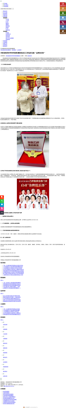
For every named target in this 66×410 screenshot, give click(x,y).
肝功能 (7, 32)
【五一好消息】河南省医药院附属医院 (12, 282)
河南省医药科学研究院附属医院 (13, 55)
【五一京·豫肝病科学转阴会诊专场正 (11, 309)
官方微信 (6, 4)
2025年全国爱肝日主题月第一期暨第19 (12, 313)
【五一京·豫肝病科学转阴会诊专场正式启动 (13, 265)
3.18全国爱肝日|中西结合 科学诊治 (11, 311)
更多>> (2, 280)
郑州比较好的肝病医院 (8, 394)
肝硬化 (7, 27)
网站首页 (5, 11)
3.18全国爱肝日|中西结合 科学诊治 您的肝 (12, 268)
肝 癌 (7, 28)
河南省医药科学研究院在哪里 (9, 399)
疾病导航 (5, 16)
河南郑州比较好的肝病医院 (9, 402)
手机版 (5, 3)
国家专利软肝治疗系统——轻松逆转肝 (12, 297)
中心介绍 (5, 12)
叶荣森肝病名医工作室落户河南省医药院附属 (13, 272)
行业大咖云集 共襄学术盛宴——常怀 (11, 286)
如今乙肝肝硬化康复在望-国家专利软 (11, 295)
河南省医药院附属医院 (6, 49)
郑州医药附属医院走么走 (8, 398)
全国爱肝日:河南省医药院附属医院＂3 (11, 288)
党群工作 (5, 43)
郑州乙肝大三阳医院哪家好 (9, 396)
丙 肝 (7, 21)
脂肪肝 (7, 23)
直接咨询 (30, 55)
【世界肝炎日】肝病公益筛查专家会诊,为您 (13, 274)
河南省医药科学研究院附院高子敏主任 (12, 284)
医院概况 (14, 49)
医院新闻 (5, 13)
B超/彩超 (8, 36)
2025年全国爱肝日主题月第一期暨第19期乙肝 (13, 269)
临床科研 (5, 40)
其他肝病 (8, 30)
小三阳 (7, 20)
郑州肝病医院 (6, 391)
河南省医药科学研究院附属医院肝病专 (12, 285)
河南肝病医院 (6, 392)
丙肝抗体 (8, 35)
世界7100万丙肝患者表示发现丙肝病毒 (12, 299)
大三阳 (7, 19)
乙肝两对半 (8, 34)
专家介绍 (5, 15)
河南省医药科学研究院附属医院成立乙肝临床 (13, 270)
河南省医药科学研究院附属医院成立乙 (12, 314)
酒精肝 (7, 24)
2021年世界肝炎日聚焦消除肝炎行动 (11, 298)
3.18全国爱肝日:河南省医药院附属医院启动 (13, 266)
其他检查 (8, 39)
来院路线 (6, 6)
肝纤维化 (8, 26)
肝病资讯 (5, 44)
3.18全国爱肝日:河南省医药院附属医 (11, 310)
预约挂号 (5, 46)
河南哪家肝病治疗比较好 (8, 400)
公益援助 (5, 42)
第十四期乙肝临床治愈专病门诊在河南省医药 (13, 273)
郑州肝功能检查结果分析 (8, 403)
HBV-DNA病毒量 (10, 38)
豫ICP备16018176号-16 (9, 386)
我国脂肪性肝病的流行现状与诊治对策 (12, 301)
